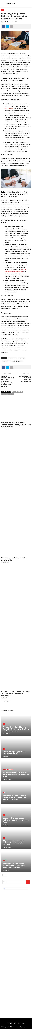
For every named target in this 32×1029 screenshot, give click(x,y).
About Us (21, 1023)
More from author (17, 391)
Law (2, 9)
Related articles (6, 391)
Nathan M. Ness (5, 22)
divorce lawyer (9, 108)
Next (8, 701)
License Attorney (7, 361)
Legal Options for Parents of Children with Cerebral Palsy (25, 378)
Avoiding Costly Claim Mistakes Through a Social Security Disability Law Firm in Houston (16, 425)
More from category (7, 394)
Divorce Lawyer (12, 358)
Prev (4, 701)
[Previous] (3, 875)
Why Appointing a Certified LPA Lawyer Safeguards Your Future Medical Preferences (15, 693)
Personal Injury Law (8, 769)
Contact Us (11, 1023)
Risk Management (17, 361)
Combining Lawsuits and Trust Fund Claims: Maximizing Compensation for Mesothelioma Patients (7, 381)
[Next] (6, 875)
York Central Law (10, 3)
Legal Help (21, 358)
